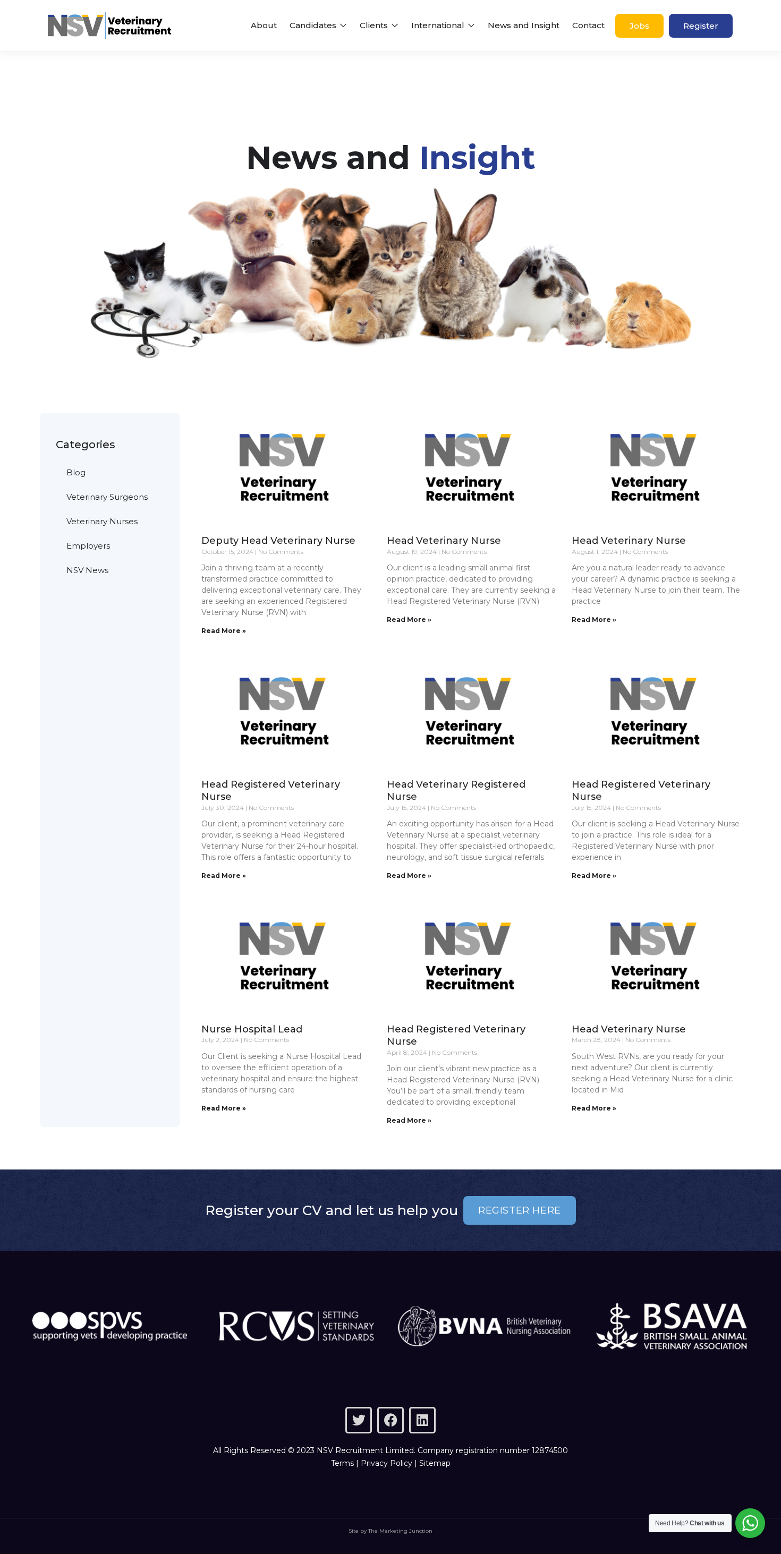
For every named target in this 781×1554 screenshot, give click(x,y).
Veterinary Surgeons (107, 497)
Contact (588, 25)
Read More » (223, 631)
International (438, 25)
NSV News (87, 570)
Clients (375, 25)
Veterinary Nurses (102, 521)
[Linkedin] (422, 1420)
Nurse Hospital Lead (251, 1029)
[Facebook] (390, 1420)
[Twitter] (358, 1420)
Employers (88, 546)
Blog (76, 472)
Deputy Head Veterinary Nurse (278, 541)
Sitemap (435, 1463)
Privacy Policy (386, 1463)
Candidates (314, 25)
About (264, 25)
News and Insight (523, 25)
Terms (342, 1463)
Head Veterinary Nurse (444, 541)
